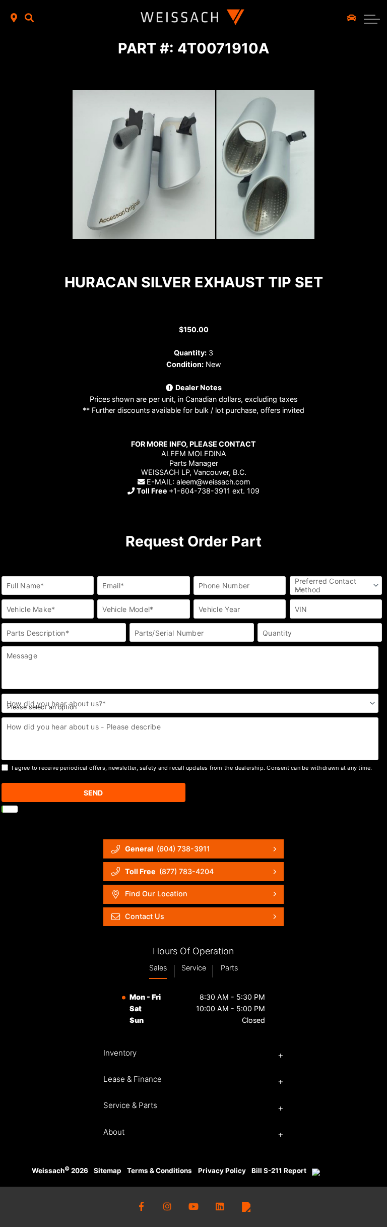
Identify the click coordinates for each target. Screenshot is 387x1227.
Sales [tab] (158, 967)
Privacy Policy (222, 1171)
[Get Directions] (14, 18)
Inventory (120, 1053)
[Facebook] (141, 1207)
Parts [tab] (229, 967)
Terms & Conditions (159, 1171)
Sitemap (107, 1171)
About (113, 1132)
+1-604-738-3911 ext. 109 (198, 490)
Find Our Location (156, 893)
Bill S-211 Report (278, 1171)
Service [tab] (193, 967)
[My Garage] (351, 18)
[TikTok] (246, 1207)
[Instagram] (167, 1207)
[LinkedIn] (220, 1207)
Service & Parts (130, 1105)
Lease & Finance (132, 1079)
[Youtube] (193, 1207)
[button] (29, 18)
